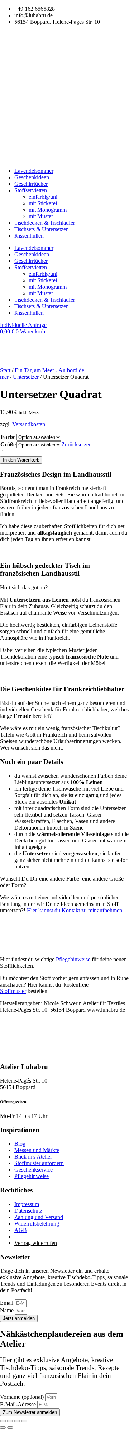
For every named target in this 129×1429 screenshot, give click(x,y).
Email (7, 1303)
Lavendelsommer (33, 171)
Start (5, 370)
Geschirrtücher (31, 184)
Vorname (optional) (22, 1397)
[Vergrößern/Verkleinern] (3, 1421)
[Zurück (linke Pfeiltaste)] (3, 1427)
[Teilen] (17, 1421)
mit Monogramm (48, 210)
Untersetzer (26, 377)
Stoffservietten (30, 190)
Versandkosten (28, 424)
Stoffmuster (13, 991)
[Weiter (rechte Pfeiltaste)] (10, 1427)
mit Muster (41, 216)
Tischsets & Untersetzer (41, 229)
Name (7, 1310)
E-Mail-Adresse (18, 1404)
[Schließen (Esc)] (24, 1421)
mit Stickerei (43, 203)
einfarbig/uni (43, 197)
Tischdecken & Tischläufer (44, 223)
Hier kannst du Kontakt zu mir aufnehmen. (75, 910)
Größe (8, 444)
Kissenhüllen (29, 236)
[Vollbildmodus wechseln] (10, 1421)
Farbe (8, 437)
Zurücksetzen (76, 444)
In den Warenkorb (21, 460)
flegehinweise (73, 959)
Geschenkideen (31, 177)
